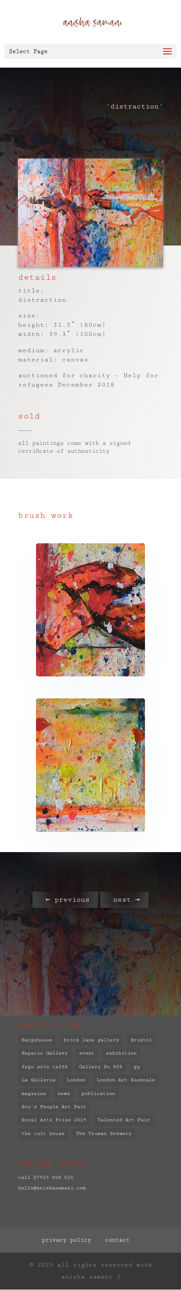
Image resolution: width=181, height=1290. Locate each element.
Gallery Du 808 (100, 1067)
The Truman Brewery (103, 1133)
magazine (34, 1093)
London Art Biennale (126, 1080)
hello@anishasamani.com (52, 1188)
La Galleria (38, 1080)
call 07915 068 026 (45, 1177)
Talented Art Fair (124, 1120)
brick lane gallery (91, 1040)
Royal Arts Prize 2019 (54, 1120)
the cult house (43, 1133)
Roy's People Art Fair (54, 1106)
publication (98, 1093)
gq (137, 1067)
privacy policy (66, 1239)
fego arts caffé (45, 1067)
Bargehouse (37, 1040)
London (76, 1080)
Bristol (141, 1040)
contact (117, 1239)
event (86, 1053)
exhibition (121, 1053)
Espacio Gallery (45, 1053)
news (64, 1093)
